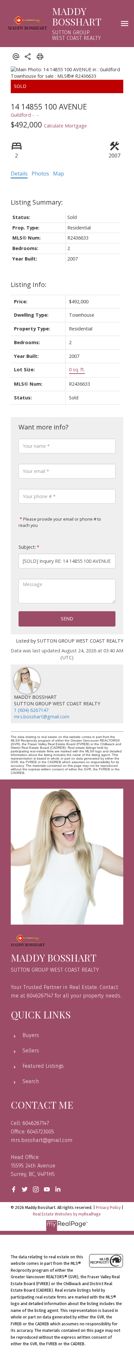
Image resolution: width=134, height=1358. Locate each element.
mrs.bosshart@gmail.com (41, 716)
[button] (14, 1189)
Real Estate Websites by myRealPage (67, 1214)
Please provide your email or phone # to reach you (60, 522)
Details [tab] (19, 173)
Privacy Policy (108, 1207)
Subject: (27, 547)
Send (67, 618)
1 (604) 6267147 (31, 710)
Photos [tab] (40, 173)
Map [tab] (58, 173)
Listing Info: (29, 284)
